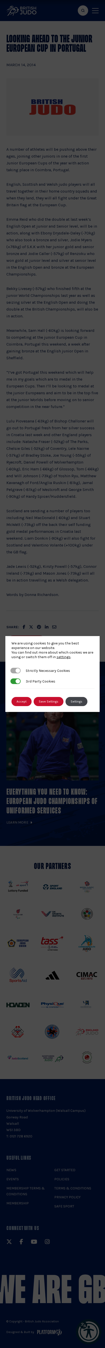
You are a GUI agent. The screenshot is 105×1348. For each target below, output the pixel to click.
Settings (76, 701)
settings (64, 657)
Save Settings (48, 701)
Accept (22, 701)
